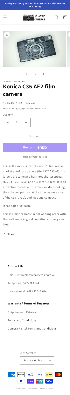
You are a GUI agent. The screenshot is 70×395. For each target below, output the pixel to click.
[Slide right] (43, 74)
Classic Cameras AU (30, 388)
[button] (5, 17)
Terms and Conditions (22, 320)
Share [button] (11, 234)
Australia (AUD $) (33, 360)
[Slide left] (26, 74)
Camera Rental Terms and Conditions (32, 328)
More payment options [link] (35, 156)
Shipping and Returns (22, 312)
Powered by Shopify (46, 388)
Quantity (8, 114)
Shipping (20, 108)
